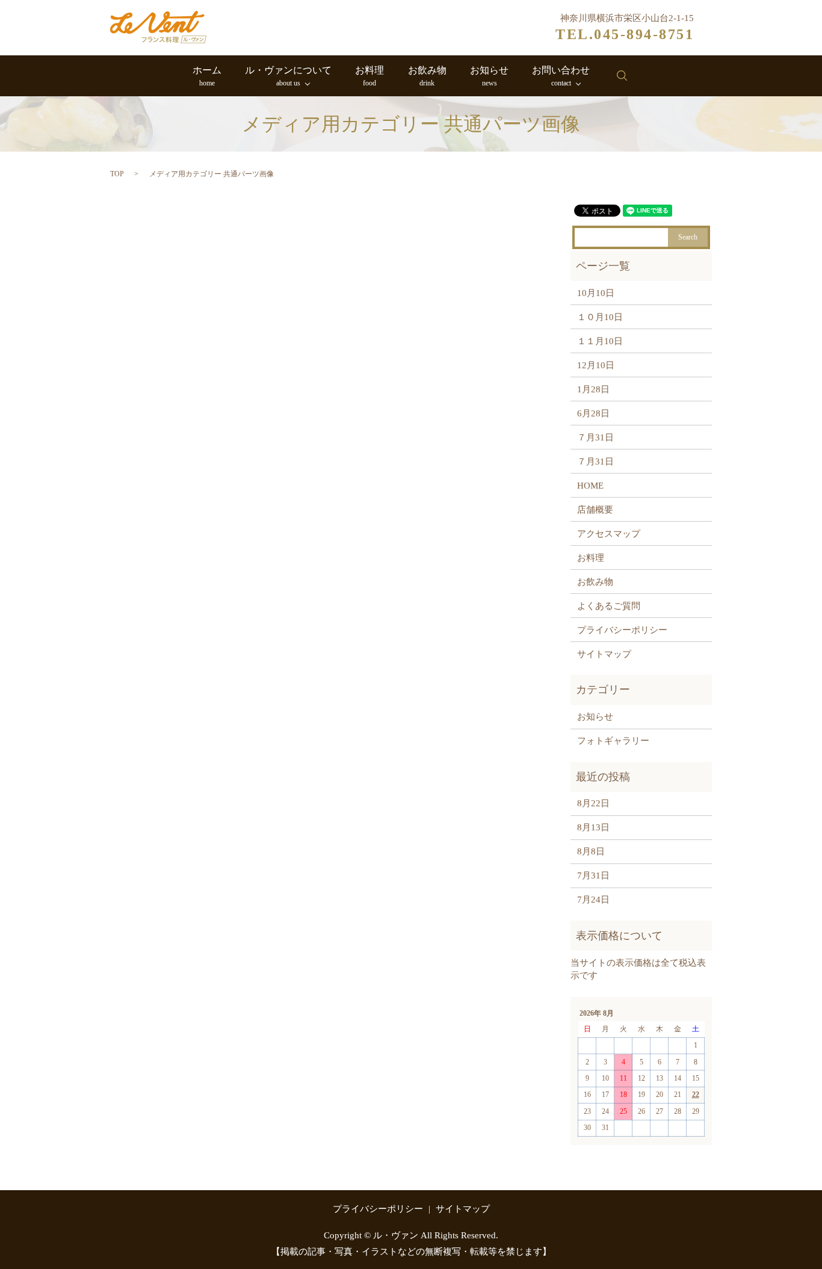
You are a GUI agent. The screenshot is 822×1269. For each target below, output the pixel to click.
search (622, 76)
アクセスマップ (608, 534)
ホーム (207, 76)
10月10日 (595, 293)
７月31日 (595, 437)
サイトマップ (604, 654)
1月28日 (593, 389)
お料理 (369, 76)
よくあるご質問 (608, 606)
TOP (117, 174)
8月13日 (593, 827)
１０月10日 (600, 317)
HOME (590, 485)
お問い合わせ (561, 76)
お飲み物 (427, 76)
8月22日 (593, 803)
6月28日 (593, 413)
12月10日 (595, 365)
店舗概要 (595, 509)
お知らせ (489, 76)
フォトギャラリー (613, 741)
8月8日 (591, 851)
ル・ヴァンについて (288, 76)
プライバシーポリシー (622, 630)
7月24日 (593, 899)
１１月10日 (600, 341)
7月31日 (593, 875)
